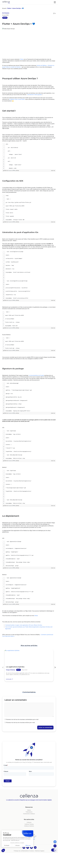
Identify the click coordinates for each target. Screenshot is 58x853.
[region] (29, 156)
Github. (36, 615)
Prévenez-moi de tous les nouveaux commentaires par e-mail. (22, 719)
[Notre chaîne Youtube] (31, 847)
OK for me (27, 845)
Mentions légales (39, 851)
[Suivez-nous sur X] (27, 847)
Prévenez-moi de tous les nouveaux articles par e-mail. (20, 722)
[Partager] (54, 841)
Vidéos (29, 810)
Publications (29, 812)
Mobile (5, 17)
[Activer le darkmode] (53, 850)
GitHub (17, 170)
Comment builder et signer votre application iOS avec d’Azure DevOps (23, 625)
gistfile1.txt (5, 170)
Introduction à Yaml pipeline (34, 94)
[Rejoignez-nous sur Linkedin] (24, 847)
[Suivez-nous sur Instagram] (35, 847)
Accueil (4, 8)
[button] (3, 850)
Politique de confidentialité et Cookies (24, 851)
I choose (17, 845)
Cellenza (29, 822)
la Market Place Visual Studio (17, 99)
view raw (53, 170)
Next (55, 667)
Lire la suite (8, 679)
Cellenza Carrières (29, 826)
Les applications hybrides (15, 667)
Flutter (21, 59)
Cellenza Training (29, 824)
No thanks (6, 845)
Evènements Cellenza (29, 813)
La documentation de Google (36, 375)
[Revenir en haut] (54, 845)
